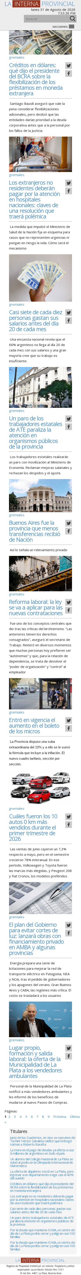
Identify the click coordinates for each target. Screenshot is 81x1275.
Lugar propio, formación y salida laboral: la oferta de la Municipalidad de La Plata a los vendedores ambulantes (35, 1062)
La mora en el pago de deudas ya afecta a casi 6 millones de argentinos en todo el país (42, 1152)
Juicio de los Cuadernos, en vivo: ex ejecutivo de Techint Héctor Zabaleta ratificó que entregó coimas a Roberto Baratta (42, 1141)
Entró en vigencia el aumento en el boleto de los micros (34, 725)
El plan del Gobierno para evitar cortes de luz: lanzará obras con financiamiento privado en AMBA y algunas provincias (36, 938)
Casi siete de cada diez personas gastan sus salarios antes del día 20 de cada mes (35, 320)
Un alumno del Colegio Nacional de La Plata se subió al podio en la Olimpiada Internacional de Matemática (41, 1162)
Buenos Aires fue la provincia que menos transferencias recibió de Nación (34, 531)
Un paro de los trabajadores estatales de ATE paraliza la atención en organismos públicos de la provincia (35, 432)
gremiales (16, 57)
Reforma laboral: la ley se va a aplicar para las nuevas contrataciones (36, 607)
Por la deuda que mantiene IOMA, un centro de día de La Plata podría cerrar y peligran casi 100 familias (42, 1233)
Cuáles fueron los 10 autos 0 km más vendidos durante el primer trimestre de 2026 (33, 827)
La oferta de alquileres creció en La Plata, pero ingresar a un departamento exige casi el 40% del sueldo (42, 1175)
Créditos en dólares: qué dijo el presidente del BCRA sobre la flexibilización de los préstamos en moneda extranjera (36, 79)
